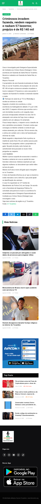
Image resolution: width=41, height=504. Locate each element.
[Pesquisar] (33, 3)
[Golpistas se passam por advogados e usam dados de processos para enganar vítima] (20, 238)
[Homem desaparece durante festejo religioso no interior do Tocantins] (20, 308)
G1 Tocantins (11, 204)
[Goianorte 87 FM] (20, 3)
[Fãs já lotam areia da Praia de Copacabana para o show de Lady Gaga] (7, 384)
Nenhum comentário (20, 33)
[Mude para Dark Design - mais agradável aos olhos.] (36, 3)
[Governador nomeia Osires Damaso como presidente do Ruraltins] (7, 405)
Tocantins (6, 14)
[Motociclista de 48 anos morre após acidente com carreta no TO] (20, 273)
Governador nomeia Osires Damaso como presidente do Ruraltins (25, 405)
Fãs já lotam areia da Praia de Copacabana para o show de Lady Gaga (26, 383)
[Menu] (3, 3)
